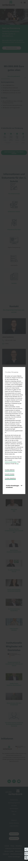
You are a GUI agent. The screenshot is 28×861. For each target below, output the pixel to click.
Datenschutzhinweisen (11, 462)
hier (18, 463)
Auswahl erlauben (9, 474)
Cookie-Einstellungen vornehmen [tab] (12, 486)
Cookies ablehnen (10, 469)
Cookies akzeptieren (10, 478)
